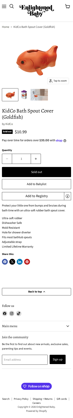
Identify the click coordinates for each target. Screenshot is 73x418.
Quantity (7, 150)
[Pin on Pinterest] (27, 262)
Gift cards (62, 399)
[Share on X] (12, 262)
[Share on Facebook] (5, 262)
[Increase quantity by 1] (36, 159)
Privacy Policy (21, 399)
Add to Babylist (36, 184)
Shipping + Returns (42, 399)
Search (6, 399)
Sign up (57, 359)
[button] (36, 196)
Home (5, 27)
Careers (36, 403)
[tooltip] (67, 196)
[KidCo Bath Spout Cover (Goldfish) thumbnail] (10, 95)
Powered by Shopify (36, 411)
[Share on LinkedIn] (20, 262)
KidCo (9, 124)
